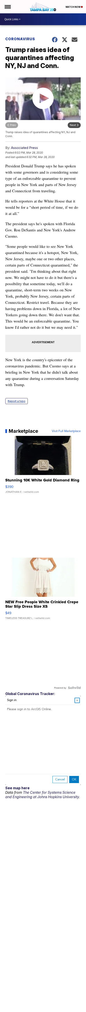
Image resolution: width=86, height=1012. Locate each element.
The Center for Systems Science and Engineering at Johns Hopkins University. (42, 794)
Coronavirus (20, 39)
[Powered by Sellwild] (74, 687)
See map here (17, 788)
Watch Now (73, 7)
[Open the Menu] (7, 6)
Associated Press (24, 148)
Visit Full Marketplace (66, 431)
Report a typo (16, 401)
